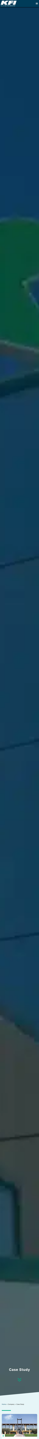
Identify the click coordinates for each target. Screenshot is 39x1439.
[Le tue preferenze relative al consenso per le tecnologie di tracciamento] (3, 1436)
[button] (37, 3)
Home (4, 1404)
